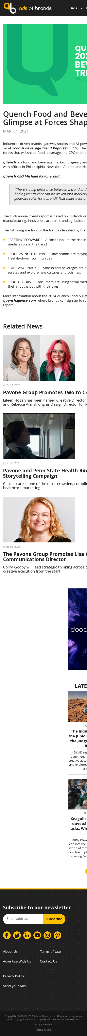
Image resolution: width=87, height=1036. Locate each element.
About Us (10, 952)
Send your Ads (14, 986)
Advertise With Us (17, 962)
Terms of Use (50, 952)
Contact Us (48, 962)
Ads (74, 9)
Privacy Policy (13, 977)
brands (35, 8)
